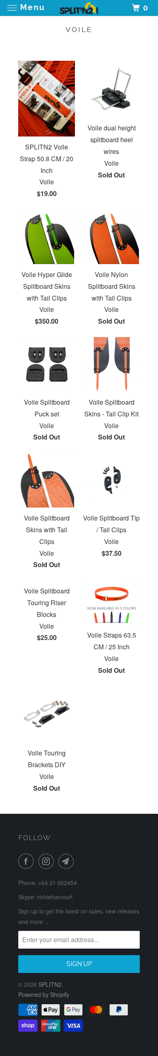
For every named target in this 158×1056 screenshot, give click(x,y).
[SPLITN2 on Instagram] (47, 861)
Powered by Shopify (43, 994)
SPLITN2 (50, 984)
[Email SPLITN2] (67, 861)
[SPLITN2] (79, 8)
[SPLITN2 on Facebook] (27, 861)
